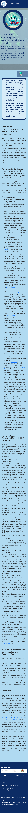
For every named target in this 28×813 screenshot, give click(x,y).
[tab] (22, 74)
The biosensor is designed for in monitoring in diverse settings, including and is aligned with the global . (15, 90)
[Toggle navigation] (25, 3)
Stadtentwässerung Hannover (10, 717)
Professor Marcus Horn (18, 293)
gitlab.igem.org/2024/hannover (10, 804)
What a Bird (14, 362)
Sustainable (7, 643)
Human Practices (11, 287)
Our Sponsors (6, 767)
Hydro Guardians (14, 4)
